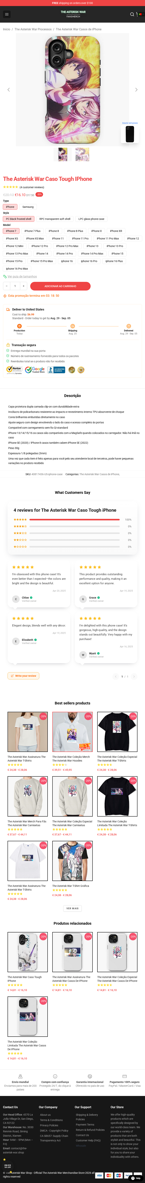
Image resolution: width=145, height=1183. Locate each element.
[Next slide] (136, 90)
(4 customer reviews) (32, 187)
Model (7, 224)
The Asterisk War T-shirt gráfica (70, 885)
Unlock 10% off (7, 1166)
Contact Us (82, 1135)
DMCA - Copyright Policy (54, 1130)
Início (6, 29)
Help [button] (138, 1178)
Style (6, 212)
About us (45, 1114)
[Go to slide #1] (63, 154)
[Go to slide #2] (82, 154)
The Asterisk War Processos (33, 29)
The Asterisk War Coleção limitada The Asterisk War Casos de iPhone (27, 1045)
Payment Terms (85, 1124)
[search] (132, 14)
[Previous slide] (9, 90)
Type (6, 200)
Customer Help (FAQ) (88, 1140)
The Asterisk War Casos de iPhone (78, 29)
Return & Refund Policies (90, 1129)
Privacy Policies (49, 1125)
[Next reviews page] (134, 676)
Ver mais (72, 908)
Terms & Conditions (51, 1120)
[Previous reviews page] (115, 676)
